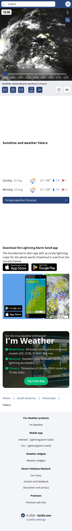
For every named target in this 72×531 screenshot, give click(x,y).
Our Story (36, 475)
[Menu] (68, 4)
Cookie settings (36, 519)
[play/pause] (13, 90)
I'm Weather (36, 424)
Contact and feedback (36, 481)
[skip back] (5, 90)
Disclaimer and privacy (36, 487)
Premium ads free (36, 502)
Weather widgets (36, 460)
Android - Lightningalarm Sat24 (36, 439)
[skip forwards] (21, 90)
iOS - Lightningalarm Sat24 (36, 445)
